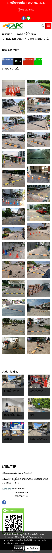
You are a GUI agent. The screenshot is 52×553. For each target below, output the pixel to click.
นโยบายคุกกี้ (19, 543)
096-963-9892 (19, 488)
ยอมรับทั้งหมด (32, 548)
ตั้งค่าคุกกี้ (18, 548)
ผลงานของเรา (11, 50)
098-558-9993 (21, 496)
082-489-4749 (36, 3)
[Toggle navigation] (48, 26)
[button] (42, 26)
